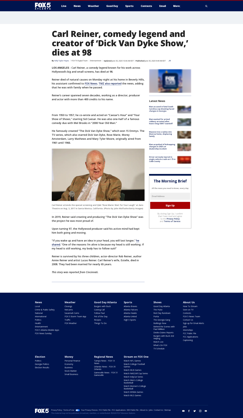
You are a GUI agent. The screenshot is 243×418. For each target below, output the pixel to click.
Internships (188, 330)
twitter (194, 411)
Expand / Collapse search (206, 6)
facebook (189, 411)
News (38, 302)
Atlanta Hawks (130, 313)
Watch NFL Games (132, 360)
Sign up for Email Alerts (193, 323)
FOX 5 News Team (191, 316)
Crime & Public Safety (45, 309)
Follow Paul (99, 313)
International (40, 316)
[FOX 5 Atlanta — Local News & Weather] (44, 6)
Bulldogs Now (159, 323)
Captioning (188, 340)
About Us (189, 302)
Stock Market (71, 371)
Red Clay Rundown (161, 313)
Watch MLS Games (132, 395)
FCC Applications (190, 336)
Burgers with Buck (102, 306)
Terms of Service (172, 221)
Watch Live (158, 341)
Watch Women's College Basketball (135, 387)
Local (37, 306)
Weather (70, 302)
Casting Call (99, 309)
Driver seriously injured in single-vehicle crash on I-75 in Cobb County (162, 159)
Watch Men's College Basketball (133, 381)
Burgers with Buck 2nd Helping (163, 337)
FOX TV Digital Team (80, 60)
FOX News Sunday (43, 333)
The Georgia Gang (161, 319)
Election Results (42, 367)
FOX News (91, 83)
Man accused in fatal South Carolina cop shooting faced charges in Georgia (161, 108)
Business (69, 367)
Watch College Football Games (134, 365)
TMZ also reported (110, 83)
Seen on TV (188, 309)
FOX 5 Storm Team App (75, 316)
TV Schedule (159, 348)
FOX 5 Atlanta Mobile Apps (47, 330)
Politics (38, 319)
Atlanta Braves (130, 306)
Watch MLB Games (132, 370)
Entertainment (95, 60)
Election (40, 356)
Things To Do (100, 323)
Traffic (67, 319)
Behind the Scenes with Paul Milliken (164, 327)
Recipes (97, 319)
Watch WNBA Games (133, 392)
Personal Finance (72, 360)
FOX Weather (71, 323)
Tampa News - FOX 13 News (104, 362)
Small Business (71, 374)
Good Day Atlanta (105, 302)
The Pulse (157, 309)
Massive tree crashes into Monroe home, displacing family (160, 134)
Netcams (69, 309)
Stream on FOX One (136, 356)
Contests (187, 313)
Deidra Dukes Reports (163, 332)
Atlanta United (130, 316)
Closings (68, 306)
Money (69, 356)
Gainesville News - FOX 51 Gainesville (106, 373)
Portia (156, 316)
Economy (69, 364)
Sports (128, 302)
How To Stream (190, 306)
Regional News (103, 356)
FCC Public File (189, 333)
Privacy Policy (173, 218)
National (39, 313)
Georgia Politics (42, 364)
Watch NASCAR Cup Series (136, 373)
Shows (157, 302)
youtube (183, 411)
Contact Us (188, 319)
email (206, 411)
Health (38, 323)
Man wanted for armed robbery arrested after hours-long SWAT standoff (161, 121)
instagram (200, 411)
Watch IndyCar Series (133, 376)
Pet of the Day (100, 316)
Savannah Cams (72, 313)
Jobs (185, 326)
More (176, 6)
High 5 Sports (130, 319)
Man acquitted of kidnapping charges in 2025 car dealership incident (162, 146)
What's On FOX (160, 345)
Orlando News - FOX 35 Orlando (105, 367)
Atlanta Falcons (131, 309)
